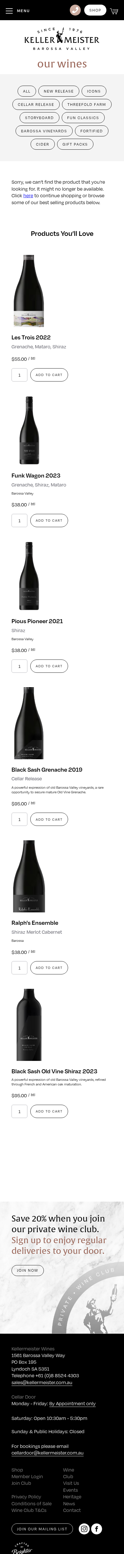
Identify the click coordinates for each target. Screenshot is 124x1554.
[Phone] (75, 10)
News (69, 1503)
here (28, 195)
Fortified (91, 131)
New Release (59, 91)
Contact (72, 1510)
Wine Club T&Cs (29, 1510)
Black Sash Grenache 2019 (47, 769)
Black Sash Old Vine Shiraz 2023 (54, 1071)
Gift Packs (75, 144)
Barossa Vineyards (44, 131)
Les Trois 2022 (31, 337)
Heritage (72, 1496)
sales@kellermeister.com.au (42, 1382)
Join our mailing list (42, 1529)
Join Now (27, 1270)
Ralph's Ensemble (35, 922)
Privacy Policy (26, 1496)
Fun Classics (83, 117)
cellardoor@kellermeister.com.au (48, 1452)
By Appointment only (72, 1403)
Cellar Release (36, 104)
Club (68, 1476)
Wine (68, 1469)
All (27, 91)
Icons (94, 91)
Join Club (21, 1483)
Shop (95, 10)
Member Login (27, 1476)
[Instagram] (84, 1528)
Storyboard (39, 117)
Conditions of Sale (32, 1503)
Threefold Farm (86, 104)
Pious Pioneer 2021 (37, 621)
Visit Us (71, 1483)
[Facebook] (96, 1528)
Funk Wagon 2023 (36, 475)
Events (70, 1490)
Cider (42, 144)
